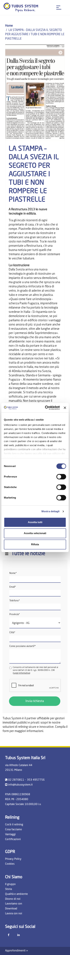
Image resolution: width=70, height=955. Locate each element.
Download (11, 908)
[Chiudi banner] (65, 408)
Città (12, 632)
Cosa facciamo (13, 829)
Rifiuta (35, 544)
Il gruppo (10, 884)
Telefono (14, 601)
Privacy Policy (13, 859)
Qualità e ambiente (16, 894)
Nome (13, 573)
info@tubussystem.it (20, 785)
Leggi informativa (21, 673)
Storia (8, 889)
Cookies (9, 864)
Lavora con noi (13, 913)
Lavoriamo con (13, 903)
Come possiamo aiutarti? (22, 646)
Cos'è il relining (14, 824)
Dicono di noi (12, 899)
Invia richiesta (34, 701)
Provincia (14, 614)
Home (9, 25)
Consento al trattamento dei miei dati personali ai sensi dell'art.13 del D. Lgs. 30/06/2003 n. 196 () (35, 670)
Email (12, 587)
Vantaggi (10, 834)
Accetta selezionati (35, 533)
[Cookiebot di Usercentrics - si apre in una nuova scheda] (45, 407)
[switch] (61, 476)
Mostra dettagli (50, 511)
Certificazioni (13, 839)
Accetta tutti (35, 522)
